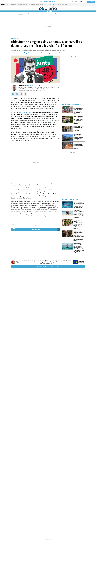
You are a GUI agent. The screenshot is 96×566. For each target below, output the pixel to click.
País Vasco (56, 14)
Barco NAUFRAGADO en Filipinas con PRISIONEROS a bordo (61, 4)
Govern (24, 225)
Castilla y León (69, 14)
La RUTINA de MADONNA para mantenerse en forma (19, 4)
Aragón (51, 14)
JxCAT (28, 225)
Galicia (62, 14)
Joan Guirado (22, 85)
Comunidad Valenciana (42, 14)
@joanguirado (29, 85)
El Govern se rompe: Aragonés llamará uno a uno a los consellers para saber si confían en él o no (39, 53)
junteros (25, 112)
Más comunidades (78, 14)
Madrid (15, 14)
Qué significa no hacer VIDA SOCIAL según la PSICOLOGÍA (40, 4)
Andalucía (26, 14)
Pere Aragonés (34, 225)
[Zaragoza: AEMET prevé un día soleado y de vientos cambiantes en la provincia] (68, 129)
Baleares (33, 14)
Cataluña (20, 14)
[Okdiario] (48, 8)
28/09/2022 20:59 (23, 90)
